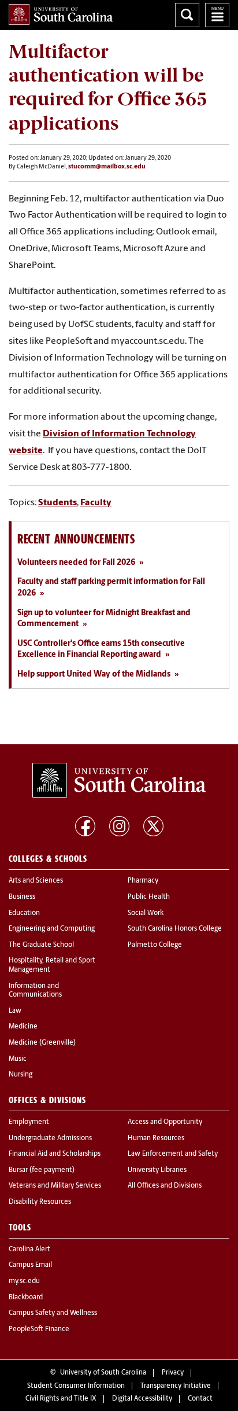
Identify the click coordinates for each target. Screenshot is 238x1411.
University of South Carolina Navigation (217, 15)
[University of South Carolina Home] (61, 14)
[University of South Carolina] (119, 780)
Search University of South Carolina (187, 15)
